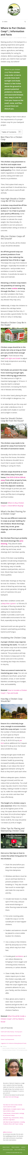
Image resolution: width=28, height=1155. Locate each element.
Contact (23, 1147)
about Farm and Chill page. (12, 1097)
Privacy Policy (6, 1147)
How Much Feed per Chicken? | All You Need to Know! (14, 1050)
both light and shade (12, 358)
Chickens (4, 1046)
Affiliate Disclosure (8, 1149)
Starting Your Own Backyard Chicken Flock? (11, 1035)
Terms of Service (15, 1147)
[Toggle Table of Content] (19, 131)
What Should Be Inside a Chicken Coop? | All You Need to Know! (13, 1019)
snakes (15, 288)
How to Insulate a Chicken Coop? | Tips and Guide (13, 1048)
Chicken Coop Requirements (7, 1039)
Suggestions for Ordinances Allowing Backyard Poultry (13, 1043)
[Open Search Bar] (25, 21)
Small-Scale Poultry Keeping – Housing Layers (11, 1031)
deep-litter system (8, 603)
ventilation (19, 956)
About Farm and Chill (19, 1149)
